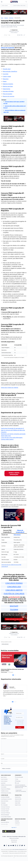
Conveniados (3, 787)
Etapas (4, 81)
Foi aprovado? (21, 791)
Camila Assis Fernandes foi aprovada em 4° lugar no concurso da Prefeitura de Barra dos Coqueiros (13, 430)
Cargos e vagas (7, 76)
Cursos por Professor (5, 812)
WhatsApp (18, 781)
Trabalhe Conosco (4, 790)
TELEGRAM (14, 609)
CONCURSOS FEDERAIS (14, 583)
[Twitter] (22, 846)
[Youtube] (13, 846)
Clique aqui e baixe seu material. (9, 387)
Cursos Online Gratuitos (6, 816)
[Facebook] (20, 846)
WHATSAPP (14, 606)
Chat (17, 779)
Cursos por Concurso (5, 806)
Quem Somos (4, 777)
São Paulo (11, 17)
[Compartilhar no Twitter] (19, 35)
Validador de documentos (6, 785)
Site (2, 763)
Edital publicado (17, 534)
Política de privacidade (14, 838)
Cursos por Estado (5, 810)
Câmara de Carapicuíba (7, 47)
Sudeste (6, 17)
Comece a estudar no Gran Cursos (14, 619)
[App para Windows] (4, 846)
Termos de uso (14, 840)
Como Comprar (4, 781)
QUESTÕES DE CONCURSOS (14, 593)
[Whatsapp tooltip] (17, 846)
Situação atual (6, 69)
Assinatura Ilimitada (8, 91)
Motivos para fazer (8, 86)
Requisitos (5, 79)
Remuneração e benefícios (10, 71)
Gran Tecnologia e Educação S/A (18, 849)
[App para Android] (11, 846)
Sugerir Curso (18, 804)
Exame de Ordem (4, 801)
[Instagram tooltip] (15, 846)
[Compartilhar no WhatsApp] (22, 35)
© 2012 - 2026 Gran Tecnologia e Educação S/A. (14, 836)
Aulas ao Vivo (17, 801)
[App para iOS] (8, 846)
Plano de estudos (7, 94)
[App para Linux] (6, 846)
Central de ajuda (19, 777)
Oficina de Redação (5, 814)
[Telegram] (24, 846)
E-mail (2, 758)
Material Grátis (18, 799)
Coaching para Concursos (6, 799)
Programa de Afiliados (5, 788)
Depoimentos (6, 89)
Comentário (4, 738)
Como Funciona (4, 779)
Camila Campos (4, 672)
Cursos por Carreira (5, 808)
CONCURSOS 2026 (14, 586)
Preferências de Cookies (6, 792)
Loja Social (3, 783)
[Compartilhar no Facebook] (17, 35)
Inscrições (5, 74)
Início (2, 17)
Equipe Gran (15, 29)
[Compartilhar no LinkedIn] (21, 35)
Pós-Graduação (4, 804)
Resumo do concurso (8, 96)
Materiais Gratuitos (8, 84)
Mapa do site (14, 841)
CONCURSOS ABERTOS (14, 590)
